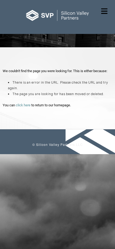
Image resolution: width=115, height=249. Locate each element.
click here (23, 105)
